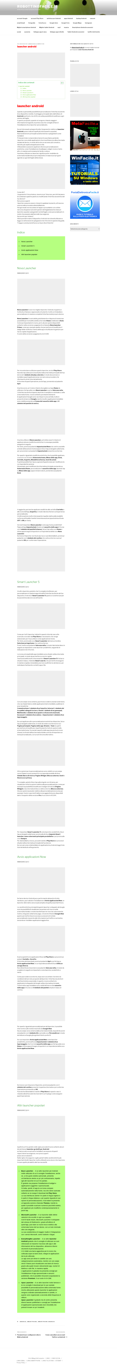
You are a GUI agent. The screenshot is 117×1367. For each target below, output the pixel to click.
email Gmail (21, 23)
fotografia (31, 23)
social (19, 32)
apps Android (68, 18)
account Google (22, 18)
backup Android (81, 18)
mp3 (59, 27)
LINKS (48, 1358)
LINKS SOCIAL (56, 1358)
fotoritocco (42, 23)
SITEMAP (58, 1360)
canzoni (92, 18)
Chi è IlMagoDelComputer (36, 1358)
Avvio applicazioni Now (29, 94)
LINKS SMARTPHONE (33, 1360)
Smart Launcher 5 (28, 92)
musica (66, 27)
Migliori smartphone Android (26, 27)
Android (23, 1321)
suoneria (27, 32)
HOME (22, 1358)
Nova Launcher (27, 90)
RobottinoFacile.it (37, 6)
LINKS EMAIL (21, 1360)
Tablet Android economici (75, 32)
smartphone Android (46, 1321)
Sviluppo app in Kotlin (57, 32)
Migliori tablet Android (46, 27)
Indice (24, 88)
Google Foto (65, 23)
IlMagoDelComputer (36, 44)
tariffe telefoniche (94, 32)
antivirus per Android (54, 18)
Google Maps (77, 23)
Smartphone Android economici (82, 27)
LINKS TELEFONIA (48, 1360)
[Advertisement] (41, 65)
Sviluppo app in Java (40, 32)
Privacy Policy (21, 1362)
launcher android (24, 86)
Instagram (88, 23)
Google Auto (54, 23)
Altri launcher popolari (29, 97)
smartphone (32, 1321)
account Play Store (37, 18)
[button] (61, 83)
